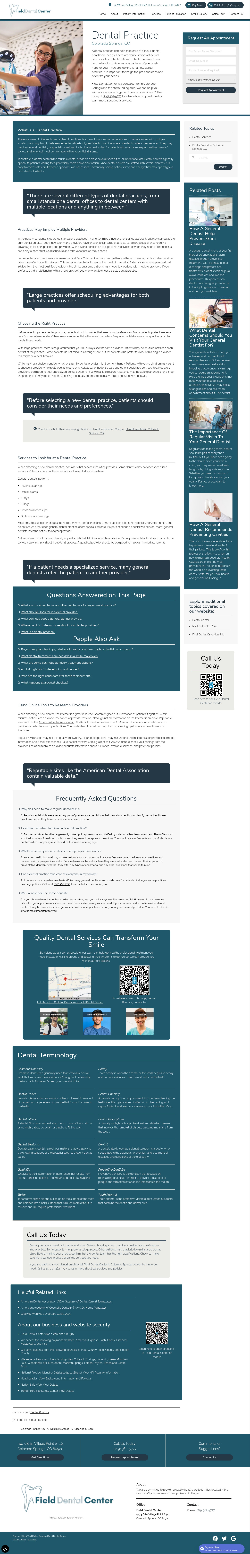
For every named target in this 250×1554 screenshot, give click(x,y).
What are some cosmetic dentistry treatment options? (57, 662)
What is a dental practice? (38, 632)
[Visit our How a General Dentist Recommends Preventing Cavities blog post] (210, 521)
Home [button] (102, 13)
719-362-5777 (58, 1268)
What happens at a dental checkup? (44, 682)
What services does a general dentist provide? (51, 618)
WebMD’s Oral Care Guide (48, 1313)
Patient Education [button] (176, 13)
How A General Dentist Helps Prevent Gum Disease (204, 236)
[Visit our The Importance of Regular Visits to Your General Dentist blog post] (210, 428)
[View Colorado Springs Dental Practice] (41, 113)
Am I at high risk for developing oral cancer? (50, 669)
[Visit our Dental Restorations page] (54, 1034)
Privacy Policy (19, 1540)
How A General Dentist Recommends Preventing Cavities (210, 529)
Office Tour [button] (218, 13)
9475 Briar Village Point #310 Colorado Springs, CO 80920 (147, 5)
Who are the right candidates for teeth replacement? (56, 676)
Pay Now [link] (197, 5)
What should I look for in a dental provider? (49, 612)
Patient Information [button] (134, 13)
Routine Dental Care (204, 626)
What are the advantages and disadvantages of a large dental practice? (68, 605)
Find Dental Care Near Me (208, 634)
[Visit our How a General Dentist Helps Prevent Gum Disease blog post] (210, 225)
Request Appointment (125, 1457)
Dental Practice (39, 1412)
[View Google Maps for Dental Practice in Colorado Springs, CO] (69, 999)
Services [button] (156, 13)
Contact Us (209, 1457)
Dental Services (201, 137)
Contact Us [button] (236, 13)
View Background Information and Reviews (65, 1378)
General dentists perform (33, 478)
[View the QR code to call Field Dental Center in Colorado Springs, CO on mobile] (211, 695)
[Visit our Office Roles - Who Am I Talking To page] (140, 1034)
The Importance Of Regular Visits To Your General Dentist (210, 437)
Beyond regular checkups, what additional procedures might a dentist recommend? (77, 649)
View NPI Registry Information (101, 1372)
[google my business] (233, 1539)
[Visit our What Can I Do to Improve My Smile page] (97, 1034)
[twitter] (224, 1539)
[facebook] (215, 1539)
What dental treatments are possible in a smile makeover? (59, 656)
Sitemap (32, 1540)
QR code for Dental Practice (30, 1419)
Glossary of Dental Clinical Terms (85, 1301)
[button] (5, 1549)
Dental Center (200, 620)
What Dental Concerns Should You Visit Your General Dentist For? (210, 337)
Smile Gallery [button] (199, 13)
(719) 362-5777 (112, 96)
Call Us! (227, 5)
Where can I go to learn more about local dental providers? (60, 625)
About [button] (114, 13)
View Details (50, 1384)
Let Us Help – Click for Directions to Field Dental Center (70, 1002)
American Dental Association (56, 722)
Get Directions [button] (40, 1457)
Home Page (93, 1307)
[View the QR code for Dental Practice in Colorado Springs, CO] (134, 994)
